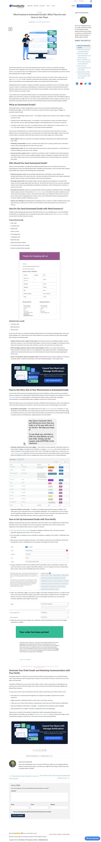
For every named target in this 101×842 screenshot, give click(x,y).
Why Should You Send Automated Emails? (84, 50)
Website (53, 804)
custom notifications (51, 408)
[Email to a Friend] (39, 750)
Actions (42, 5)
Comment (14, 791)
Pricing (36, 5)
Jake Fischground (45, 22)
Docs (53, 5)
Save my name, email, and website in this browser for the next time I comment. (32, 811)
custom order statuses (17, 453)
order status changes (39, 192)
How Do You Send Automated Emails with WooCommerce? (84, 55)
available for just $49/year (42, 714)
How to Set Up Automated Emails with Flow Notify (84, 68)
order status (50, 449)
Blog (48, 5)
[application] (92, 839)
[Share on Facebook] (34, 750)
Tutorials (39, 12)
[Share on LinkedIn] (45, 750)
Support (81, 1)
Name (13, 804)
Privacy (55, 834)
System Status (66, 834)
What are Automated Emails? (84, 46)
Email (32, 804)
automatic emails (60, 214)
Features (30, 5)
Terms (50, 834)
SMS (64, 408)
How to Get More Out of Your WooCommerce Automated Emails (84, 61)
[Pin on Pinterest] (42, 750)
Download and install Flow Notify (20, 530)
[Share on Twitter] (36, 750)
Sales (75, 1)
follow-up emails (16, 79)
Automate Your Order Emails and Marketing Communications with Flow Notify (84, 75)
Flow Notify (12, 397)
